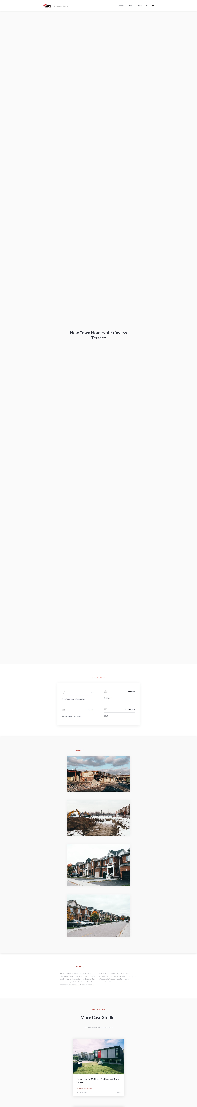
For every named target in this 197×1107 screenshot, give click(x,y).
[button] (153, 5)
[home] (47, 5)
